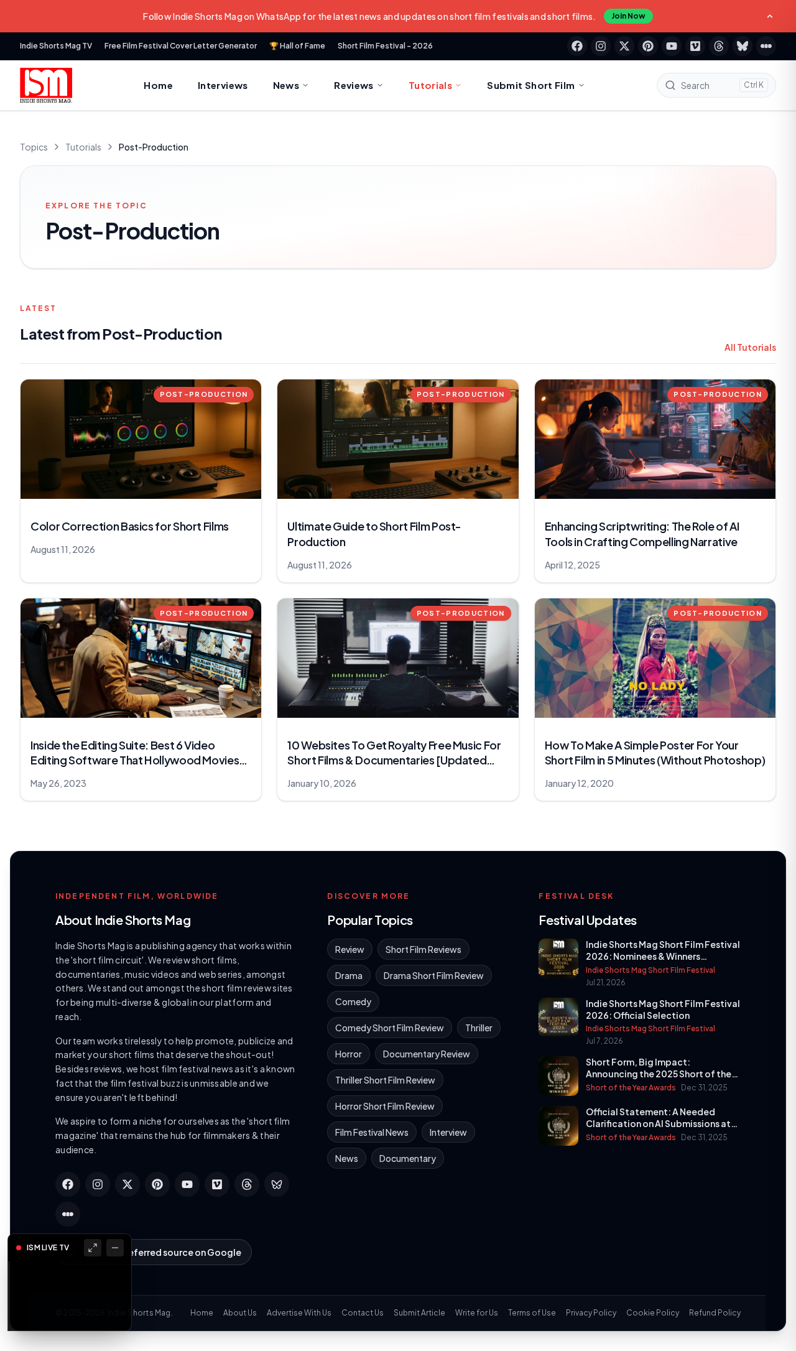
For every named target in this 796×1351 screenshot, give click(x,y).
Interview (448, 1132)
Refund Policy (715, 1312)
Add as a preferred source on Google (161, 1252)
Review (349, 949)
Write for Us (476, 1312)
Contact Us (362, 1312)
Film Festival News (372, 1132)
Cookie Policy (652, 1312)
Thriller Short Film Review (385, 1079)
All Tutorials (750, 347)
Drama (349, 975)
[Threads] (719, 46)
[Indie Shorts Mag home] (46, 85)
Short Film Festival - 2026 (385, 45)
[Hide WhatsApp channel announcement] (770, 16)
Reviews (354, 85)
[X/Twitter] (624, 46)
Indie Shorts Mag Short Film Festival (650, 970)
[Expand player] (92, 1247)
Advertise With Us (299, 1312)
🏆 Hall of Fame (297, 45)
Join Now (628, 16)
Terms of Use (532, 1312)
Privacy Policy (591, 1312)
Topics (34, 146)
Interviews (223, 85)
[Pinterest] (648, 46)
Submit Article (419, 1312)
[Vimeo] (695, 46)
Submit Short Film (531, 85)
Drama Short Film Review (434, 975)
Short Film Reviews (423, 949)
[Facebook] (577, 46)
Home (158, 85)
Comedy (353, 1001)
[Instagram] (601, 46)
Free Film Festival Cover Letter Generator (180, 45)
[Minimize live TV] (115, 1247)
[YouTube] (672, 46)
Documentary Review (426, 1053)
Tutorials (430, 85)
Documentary (407, 1158)
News (286, 85)
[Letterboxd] (766, 46)
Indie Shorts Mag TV (56, 45)
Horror (348, 1053)
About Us (240, 1312)
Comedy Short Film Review (389, 1027)
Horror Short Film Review (385, 1106)
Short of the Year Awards (631, 1087)
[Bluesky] (742, 46)
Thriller (479, 1027)
